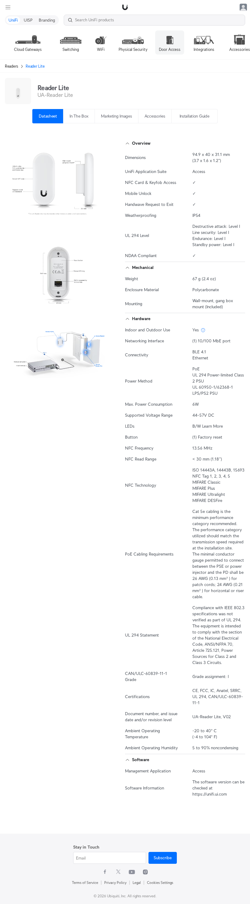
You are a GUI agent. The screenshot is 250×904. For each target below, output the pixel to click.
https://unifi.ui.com (209, 794)
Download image (53, 215)
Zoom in (96, 215)
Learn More (212, 426)
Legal (137, 883)
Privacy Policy (115, 883)
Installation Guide (194, 116)
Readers (11, 66)
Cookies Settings (160, 883)
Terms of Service (85, 883)
